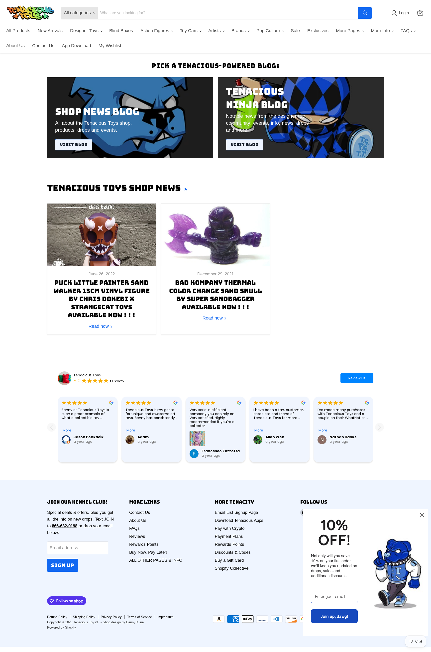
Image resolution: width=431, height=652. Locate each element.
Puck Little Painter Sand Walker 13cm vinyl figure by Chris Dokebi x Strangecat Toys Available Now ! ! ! (102, 298)
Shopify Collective (231, 568)
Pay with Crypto (229, 528)
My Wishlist (110, 45)
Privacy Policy (111, 617)
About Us (15, 45)
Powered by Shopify (61, 627)
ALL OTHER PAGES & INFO (155, 560)
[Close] (422, 515)
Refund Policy (57, 617)
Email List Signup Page (236, 512)
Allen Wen (274, 437)
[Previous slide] (51, 427)
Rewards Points (144, 544)
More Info (381, 30)
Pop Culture (268, 30)
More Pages (348, 30)
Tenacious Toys (87, 375)
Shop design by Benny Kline (123, 622)
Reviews (137, 536)
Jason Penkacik (89, 437)
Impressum (165, 617)
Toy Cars (189, 30)
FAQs (407, 30)
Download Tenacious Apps (239, 520)
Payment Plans (229, 536)
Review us (356, 378)
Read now (99, 326)
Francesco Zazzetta (221, 451)
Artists (215, 30)
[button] (401, 13)
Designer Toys (85, 30)
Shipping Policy (84, 617)
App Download (76, 45)
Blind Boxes (121, 30)
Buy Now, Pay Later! (148, 552)
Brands (239, 30)
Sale (295, 30)
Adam (143, 437)
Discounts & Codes (233, 552)
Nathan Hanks (342, 437)
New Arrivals (50, 30)
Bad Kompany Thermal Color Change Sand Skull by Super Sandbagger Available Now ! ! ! (215, 294)
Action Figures (155, 30)
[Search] (365, 13)
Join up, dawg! (334, 616)
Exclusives (317, 30)
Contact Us (43, 45)
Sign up (62, 565)
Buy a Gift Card (229, 560)
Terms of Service (139, 617)
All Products (18, 30)
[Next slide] (379, 427)
